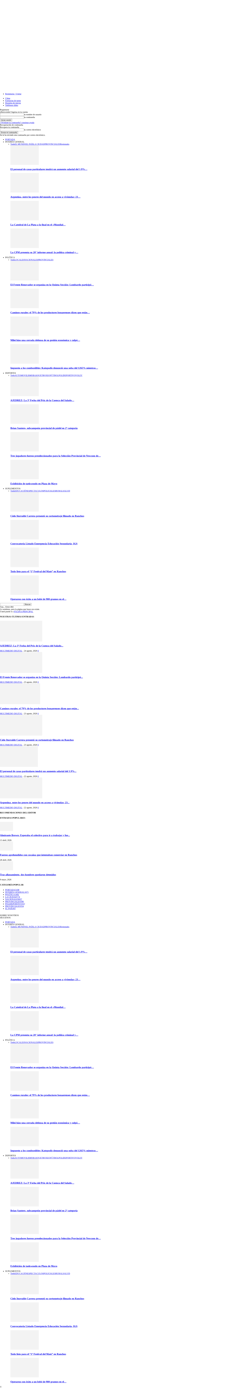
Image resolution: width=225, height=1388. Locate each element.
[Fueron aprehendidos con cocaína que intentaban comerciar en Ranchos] (6, 850)
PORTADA (10, 139)
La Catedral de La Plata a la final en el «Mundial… (38, 224)
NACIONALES (31, 260)
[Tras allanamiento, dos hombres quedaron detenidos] (6, 869)
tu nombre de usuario (32, 114)
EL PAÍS (29, 144)
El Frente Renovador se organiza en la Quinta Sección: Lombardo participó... (41, 677)
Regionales (64, 144)
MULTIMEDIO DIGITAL (11, 651)
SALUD (66, 491)
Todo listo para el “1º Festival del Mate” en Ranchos (38, 571)
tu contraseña (29, 117)
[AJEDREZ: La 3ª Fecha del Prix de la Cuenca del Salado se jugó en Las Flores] (24, 395)
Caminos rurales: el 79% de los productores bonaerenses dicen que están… (50, 312)
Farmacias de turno (13, 101)
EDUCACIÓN (21, 491)
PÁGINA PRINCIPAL (23, 611)
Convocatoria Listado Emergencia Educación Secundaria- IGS (43, 543)
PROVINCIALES (52, 144)
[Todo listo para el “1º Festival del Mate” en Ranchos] (24, 566)
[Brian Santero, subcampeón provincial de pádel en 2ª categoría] (24, 423)
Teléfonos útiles (11, 105)
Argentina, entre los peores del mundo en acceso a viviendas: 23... (35, 802)
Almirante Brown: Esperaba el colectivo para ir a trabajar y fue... (35, 835)
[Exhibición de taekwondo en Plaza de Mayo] (24, 478)
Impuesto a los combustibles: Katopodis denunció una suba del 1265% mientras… (54, 368)
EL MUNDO (20, 144)
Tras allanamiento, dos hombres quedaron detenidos (28, 874)
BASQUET (38, 375)
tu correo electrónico (32, 130)
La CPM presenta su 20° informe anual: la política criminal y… (44, 252)
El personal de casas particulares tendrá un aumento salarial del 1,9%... (38, 771)
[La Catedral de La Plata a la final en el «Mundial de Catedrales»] (24, 220)
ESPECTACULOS (35, 491)
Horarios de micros (13, 103)
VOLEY (78, 375)
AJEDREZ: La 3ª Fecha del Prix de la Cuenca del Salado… (42, 400)
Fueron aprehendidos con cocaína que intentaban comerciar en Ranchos (38, 855)
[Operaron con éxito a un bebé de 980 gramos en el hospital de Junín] (24, 594)
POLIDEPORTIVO (66, 375)
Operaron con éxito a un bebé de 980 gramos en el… (38, 599)
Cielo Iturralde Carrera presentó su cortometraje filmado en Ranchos (47, 516)
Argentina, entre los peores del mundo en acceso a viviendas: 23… (45, 197)
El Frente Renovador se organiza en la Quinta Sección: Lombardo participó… (52, 284)
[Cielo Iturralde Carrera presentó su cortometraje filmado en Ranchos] (24, 511)
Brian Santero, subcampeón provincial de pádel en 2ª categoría (44, 428)
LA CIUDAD (39, 144)
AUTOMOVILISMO (24, 375)
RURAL (59, 491)
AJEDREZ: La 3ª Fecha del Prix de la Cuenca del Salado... (31, 645)
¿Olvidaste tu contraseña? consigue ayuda (17, 122)
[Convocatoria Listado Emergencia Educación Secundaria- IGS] (24, 539)
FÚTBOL (54, 375)
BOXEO (46, 375)
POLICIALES (49, 491)
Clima (7, 98)
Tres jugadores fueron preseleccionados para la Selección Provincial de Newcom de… (55, 455)
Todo (12, 144)
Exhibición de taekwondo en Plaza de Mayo (33, 483)
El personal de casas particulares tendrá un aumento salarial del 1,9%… (48, 169)
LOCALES (19, 260)
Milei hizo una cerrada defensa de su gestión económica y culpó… (45, 340)
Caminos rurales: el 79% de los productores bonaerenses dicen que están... (39, 708)
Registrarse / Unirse (13, 94)
